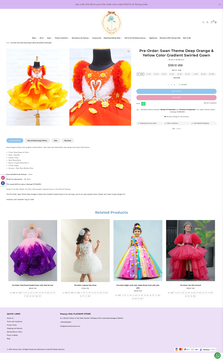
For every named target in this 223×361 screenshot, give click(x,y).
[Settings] (215, 22)
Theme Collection (61, 38)
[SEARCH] (203, 22)
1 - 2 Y (149, 74)
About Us (10, 318)
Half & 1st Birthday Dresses (135, 38)
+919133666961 (65, 322)
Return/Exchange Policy (37, 140)
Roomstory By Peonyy (80, 38)
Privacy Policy (12, 325)
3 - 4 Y (164, 74)
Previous (5, 260)
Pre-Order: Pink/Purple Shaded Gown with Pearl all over (32, 285)
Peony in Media (12, 335)
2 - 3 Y (156, 74)
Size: (176, 70)
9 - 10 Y (211, 74)
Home (7, 43)
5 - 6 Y (180, 74)
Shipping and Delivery (14, 328)
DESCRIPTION (14, 140)
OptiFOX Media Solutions (55, 349)
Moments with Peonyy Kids (170, 38)
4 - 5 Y (172, 74)
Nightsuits (153, 38)
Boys (49, 38)
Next (218, 260)
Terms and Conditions (14, 321)
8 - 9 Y (203, 74)
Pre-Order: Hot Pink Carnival (190, 285)
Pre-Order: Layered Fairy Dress (85, 285)
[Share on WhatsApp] (143, 104)
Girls (42, 38)
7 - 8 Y (195, 74)
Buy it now (176, 97)
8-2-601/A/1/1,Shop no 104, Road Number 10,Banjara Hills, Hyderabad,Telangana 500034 (91, 318)
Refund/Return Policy (14, 332)
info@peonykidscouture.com (70, 326)
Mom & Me (187, 38)
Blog (8, 338)
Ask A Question (211, 103)
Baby (34, 38)
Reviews (67, 140)
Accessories (96, 38)
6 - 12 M (140, 74)
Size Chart (177, 78)
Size (55, 140)
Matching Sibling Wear (112, 38)
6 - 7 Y (188, 74)
